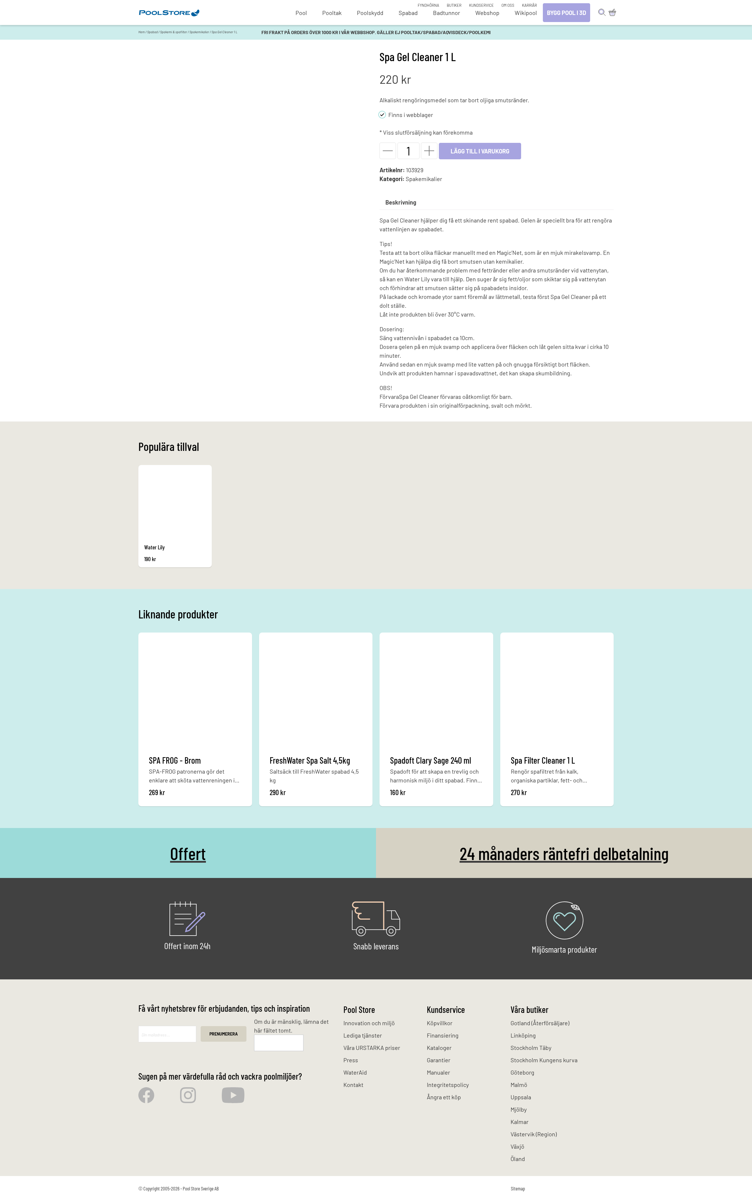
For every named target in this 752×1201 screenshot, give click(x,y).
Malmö (519, 1084)
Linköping (523, 1035)
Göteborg (522, 1072)
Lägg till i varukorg (480, 151)
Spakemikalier (199, 32)
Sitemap (518, 1188)
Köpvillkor (439, 1022)
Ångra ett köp (444, 1096)
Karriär (529, 5)
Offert (188, 853)
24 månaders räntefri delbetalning (564, 853)
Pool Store (359, 1009)
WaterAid (355, 1072)
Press (350, 1059)
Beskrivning (400, 202)
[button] (388, 151)
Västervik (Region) (534, 1134)
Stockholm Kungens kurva (544, 1059)
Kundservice (481, 5)
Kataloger (439, 1047)
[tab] (401, 202)
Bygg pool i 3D (566, 12)
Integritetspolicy (448, 1084)
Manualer (438, 1072)
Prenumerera (223, 1033)
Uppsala (521, 1096)
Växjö (517, 1146)
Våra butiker (529, 1009)
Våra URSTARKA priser (371, 1047)
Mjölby (519, 1109)
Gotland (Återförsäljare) (540, 1022)
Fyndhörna (428, 5)
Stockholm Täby (531, 1047)
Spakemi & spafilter (173, 32)
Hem (141, 32)
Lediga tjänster (362, 1035)
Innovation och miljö (369, 1022)
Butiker (454, 5)
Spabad (152, 32)
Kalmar (519, 1121)
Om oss (507, 5)
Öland (518, 1158)
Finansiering (443, 1035)
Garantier (438, 1059)
